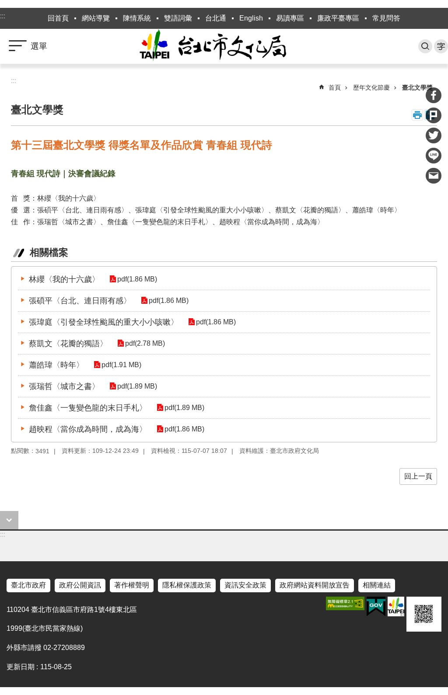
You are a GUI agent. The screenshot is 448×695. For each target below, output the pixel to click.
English (251, 18)
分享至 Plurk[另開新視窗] (433, 115)
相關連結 (377, 585)
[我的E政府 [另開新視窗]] (376, 607)
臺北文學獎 (417, 87)
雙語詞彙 (178, 18)
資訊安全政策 (245, 585)
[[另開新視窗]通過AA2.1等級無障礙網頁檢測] (345, 603)
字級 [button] (441, 46)
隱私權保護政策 (186, 585)
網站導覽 (96, 18)
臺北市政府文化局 (224, 46)
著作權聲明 (131, 585)
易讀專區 (290, 18)
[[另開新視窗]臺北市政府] (396, 606)
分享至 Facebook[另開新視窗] (433, 95)
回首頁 (58, 18)
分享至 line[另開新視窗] (433, 155)
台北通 (215, 18)
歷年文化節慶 (371, 87)
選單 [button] (39, 46)
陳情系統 (137, 18)
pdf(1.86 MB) (137, 279)
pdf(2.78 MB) (145, 343)
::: (2, 16)
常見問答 (386, 18)
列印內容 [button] (417, 115)
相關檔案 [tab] (49, 252)
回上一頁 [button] (418, 476)
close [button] (9, 520)
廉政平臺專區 (338, 18)
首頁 (335, 87)
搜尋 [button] (425, 46)
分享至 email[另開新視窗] (433, 176)
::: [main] (13, 80)
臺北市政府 (28, 585)
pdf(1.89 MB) (137, 386)
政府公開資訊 (80, 585)
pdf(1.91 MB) (121, 364)
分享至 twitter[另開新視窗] (433, 135)
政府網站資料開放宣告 (315, 585)
